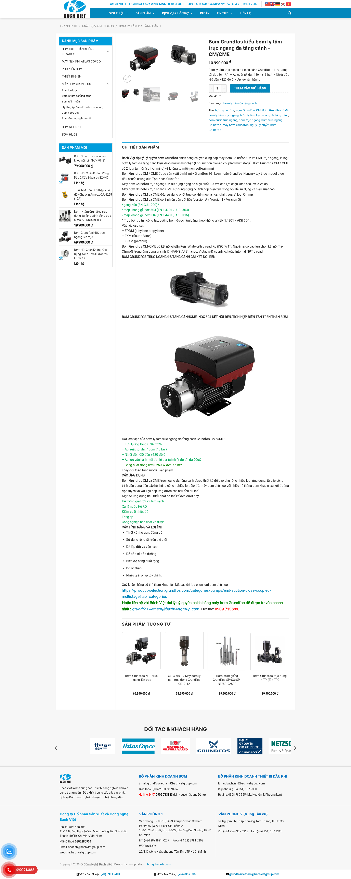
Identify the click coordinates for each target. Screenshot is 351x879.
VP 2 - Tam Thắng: (176, 874)
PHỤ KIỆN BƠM (72, 69)
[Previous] (128, 60)
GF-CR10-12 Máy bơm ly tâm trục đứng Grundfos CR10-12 (184, 680)
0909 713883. (227, 609)
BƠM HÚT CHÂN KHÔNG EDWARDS (78, 51)
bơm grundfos (224, 110)
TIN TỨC (223, 13)
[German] (278, 4)
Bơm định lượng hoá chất (77, 118)
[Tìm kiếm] (289, 13)
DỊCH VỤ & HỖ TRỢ (175, 13)
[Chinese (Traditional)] (267, 4)
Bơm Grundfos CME (275, 110)
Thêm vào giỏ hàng (250, 88)
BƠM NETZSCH (72, 127)
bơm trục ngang (249, 120)
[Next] (195, 60)
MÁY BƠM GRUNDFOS (98, 26)
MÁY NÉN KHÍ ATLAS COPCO (81, 61)
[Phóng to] (127, 79)
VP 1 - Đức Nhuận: (99, 874)
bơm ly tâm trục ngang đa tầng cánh (264, 115)
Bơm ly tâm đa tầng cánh (140, 26)
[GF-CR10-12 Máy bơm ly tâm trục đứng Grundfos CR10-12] (184, 651)
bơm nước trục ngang (223, 120)
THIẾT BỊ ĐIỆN (71, 76)
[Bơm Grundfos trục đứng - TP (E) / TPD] (270, 651)
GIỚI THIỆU (116, 13)
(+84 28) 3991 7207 (244, 4)
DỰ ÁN (204, 13)
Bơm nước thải (70, 112)
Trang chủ (68, 26)
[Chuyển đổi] (107, 51)
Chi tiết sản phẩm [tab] (140, 147)
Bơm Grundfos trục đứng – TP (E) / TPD (270, 678)
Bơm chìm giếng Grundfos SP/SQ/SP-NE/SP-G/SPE (227, 680)
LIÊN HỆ (245, 13)
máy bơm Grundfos (236, 125)
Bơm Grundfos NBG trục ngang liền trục (141, 678)
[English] (272, 4)
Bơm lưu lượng (70, 90)
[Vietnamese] (288, 4)
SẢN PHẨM (143, 13)
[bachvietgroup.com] (79, 9)
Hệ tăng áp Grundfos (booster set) (82, 107)
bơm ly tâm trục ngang (224, 115)
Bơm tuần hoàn (71, 101)
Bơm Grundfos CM (248, 110)
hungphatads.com (159, 864)
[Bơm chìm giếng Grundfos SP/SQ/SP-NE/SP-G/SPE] (227, 651)
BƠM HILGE (69, 134)
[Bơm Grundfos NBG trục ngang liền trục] (141, 651)
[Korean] (283, 4)
